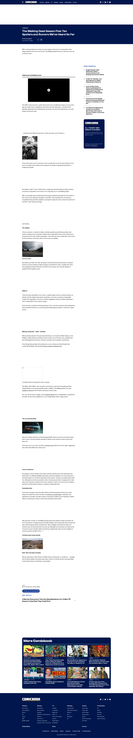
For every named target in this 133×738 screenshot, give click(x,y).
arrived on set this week (54, 494)
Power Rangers (100, 716)
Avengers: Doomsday (42, 720)
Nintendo (69, 712)
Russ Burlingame (28, 38)
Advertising (54, 731)
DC (23, 714)
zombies (38, 586)
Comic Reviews (25, 710)
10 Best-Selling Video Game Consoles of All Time (32, 682)
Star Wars (99, 712)
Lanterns (54, 718)
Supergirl (39, 712)
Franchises (101, 706)
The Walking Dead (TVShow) (30, 586)
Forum (75, 2)
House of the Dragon (57, 716)
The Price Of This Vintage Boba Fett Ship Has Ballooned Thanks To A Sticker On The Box (95, 101)
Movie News (40, 708)
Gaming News (70, 708)
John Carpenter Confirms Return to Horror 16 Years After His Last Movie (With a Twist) (99, 661)
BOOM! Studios (25, 720)
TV (51, 2)
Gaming (56, 2)
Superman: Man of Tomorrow (44, 722)
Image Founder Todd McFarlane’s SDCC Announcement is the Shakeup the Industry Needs (95, 72)
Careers (68, 731)
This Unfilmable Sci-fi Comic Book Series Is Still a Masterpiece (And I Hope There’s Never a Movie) (76, 684)
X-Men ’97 (54, 714)
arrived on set (49, 445)
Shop (53, 726)
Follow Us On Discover (31, 591)
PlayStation (69, 716)
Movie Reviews (40, 710)
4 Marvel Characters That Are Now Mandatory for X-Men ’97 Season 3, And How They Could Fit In (46, 600)
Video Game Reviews (72, 710)
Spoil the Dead (26, 258)
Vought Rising (55, 720)
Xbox (68, 714)
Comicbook (25, 28)
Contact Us (46, 731)
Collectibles (68, 2)
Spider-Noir (54, 712)
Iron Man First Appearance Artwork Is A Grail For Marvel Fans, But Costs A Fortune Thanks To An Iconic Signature (95, 111)
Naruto (83, 716)
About (61, 731)
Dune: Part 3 (40, 718)
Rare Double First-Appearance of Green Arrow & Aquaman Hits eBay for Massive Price (77, 661)
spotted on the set (27, 390)
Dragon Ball (85, 710)
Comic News (25, 708)
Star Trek (99, 714)
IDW (23, 718)
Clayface (39, 716)
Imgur (38, 394)
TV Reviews (55, 710)
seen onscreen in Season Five (52, 346)
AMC (23, 586)
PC (68, 718)
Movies (47, 2)
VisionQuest (55, 722)
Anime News (85, 708)
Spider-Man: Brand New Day (43, 714)
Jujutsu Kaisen (85, 714)
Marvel (23, 712)
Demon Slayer (85, 712)
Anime (61, 2)
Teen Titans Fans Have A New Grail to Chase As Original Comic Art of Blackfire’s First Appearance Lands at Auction (54, 662)
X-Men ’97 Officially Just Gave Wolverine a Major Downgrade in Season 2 (94, 80)
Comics (42, 2)
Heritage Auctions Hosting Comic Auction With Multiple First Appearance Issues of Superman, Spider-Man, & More (34, 662)
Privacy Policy (94, 145)
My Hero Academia (86, 718)
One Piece (84, 720)
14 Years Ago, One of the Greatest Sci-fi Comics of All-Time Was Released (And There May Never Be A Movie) (99, 684)
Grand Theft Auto (101, 718)
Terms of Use (94, 144)
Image (23, 716)
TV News (54, 708)
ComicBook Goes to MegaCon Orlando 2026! (54, 682)
